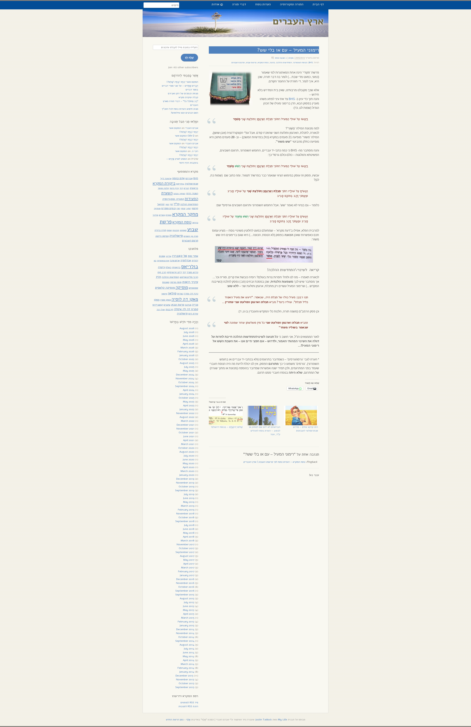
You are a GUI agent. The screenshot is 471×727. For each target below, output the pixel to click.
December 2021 (185, 425)
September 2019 (184, 490)
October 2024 (186, 382)
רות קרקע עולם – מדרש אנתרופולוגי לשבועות (305, 428)
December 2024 (185, 374)
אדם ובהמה (178, 178)
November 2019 (185, 482)
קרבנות (176, 230)
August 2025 (187, 363)
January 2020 (186, 475)
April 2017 (188, 563)
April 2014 (188, 660)
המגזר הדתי (192, 193)
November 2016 (185, 583)
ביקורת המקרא (164, 183)
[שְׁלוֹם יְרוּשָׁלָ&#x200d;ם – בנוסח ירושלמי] (226, 415)
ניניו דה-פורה (191, 293)
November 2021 (185, 428)
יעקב (188, 208)
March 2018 (187, 540)
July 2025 (189, 367)
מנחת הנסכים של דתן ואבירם (183, 93)
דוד (181, 188)
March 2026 (187, 347)
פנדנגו (188, 305)
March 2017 (187, 567)
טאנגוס (165, 282)
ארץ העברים (298, 21)
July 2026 (189, 332)
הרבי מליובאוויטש (189, 277)
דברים (186, 188)
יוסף (167, 204)
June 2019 (188, 498)
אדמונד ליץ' (165, 178)
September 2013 (184, 687)
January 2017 (187, 575)
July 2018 (189, 525)
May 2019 (188, 502)
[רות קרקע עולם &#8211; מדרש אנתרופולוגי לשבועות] (301, 415)
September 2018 (184, 521)
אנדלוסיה (185, 260)
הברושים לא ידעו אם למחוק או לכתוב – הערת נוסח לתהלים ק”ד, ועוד (264, 430)
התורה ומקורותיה (291, 4)
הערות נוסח (263, 4)
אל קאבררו (179, 255)
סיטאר (164, 293)
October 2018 (186, 517)
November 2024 (185, 378)
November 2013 (185, 679)
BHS (311, 62)
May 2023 (188, 401)
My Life (282, 719)
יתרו (178, 208)
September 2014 (184, 641)
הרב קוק (161, 272)
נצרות (180, 293)
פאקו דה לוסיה (184, 299)
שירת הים (193, 313)
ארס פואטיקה (163, 260)
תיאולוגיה (176, 235)
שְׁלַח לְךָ (189, 57)
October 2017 (186, 548)
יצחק (183, 208)
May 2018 (188, 533)
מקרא (290, 57)
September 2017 (185, 552)
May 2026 (188, 340)
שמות (169, 230)
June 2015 (188, 606)
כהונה (272, 62)
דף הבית (318, 4)
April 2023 (188, 405)
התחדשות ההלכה (284, 62)
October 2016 (186, 587)
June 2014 (188, 652)
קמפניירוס (158, 305)
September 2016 (184, 590)
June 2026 (188, 336)
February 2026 (186, 351)
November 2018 (185, 513)
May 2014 (188, 656)
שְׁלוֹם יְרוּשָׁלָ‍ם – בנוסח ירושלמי (227, 427)
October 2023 (186, 398)
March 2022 (187, 421)
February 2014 (186, 668)
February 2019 (186, 509)
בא (155, 260)
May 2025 (188, 371)
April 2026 (188, 343)
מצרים (162, 214)
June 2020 (188, 459)
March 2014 (187, 664)
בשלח (168, 267)
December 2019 (185, 479)
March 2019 (187, 506)
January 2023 (186, 409)
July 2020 (188, 455)
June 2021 (188, 436)
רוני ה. (194, 151)
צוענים (167, 305)
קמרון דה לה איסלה (186, 309)
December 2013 (184, 675)
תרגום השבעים (238, 62)
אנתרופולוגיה (191, 183)
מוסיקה (157, 208)
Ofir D (190, 135)
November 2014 (185, 633)
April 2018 (188, 536)
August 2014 (187, 645)
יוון (171, 204)
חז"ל (177, 204)
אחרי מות (193, 256)
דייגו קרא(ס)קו (174, 272)
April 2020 (188, 467)
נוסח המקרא (263, 62)
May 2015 (188, 610)
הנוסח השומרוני (300, 62)
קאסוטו (183, 230)
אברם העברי (191, 128)
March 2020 (187, 471)
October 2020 (186, 448)
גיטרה (161, 267)
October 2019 (186, 486)
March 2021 (187, 444)
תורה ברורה (160, 230)
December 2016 (185, 579)
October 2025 (186, 359)
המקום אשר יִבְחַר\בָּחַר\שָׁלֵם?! (182, 82)
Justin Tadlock (263, 719)
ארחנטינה (175, 260)
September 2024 (184, 386)
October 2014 (186, 637)
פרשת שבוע (251, 62)
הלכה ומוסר (163, 188)
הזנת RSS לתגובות (188, 706)
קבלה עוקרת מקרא (188, 97)
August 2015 (187, 598)
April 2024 (188, 390)
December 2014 (185, 629)
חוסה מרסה (176, 282)
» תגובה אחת (281, 57)
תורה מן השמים (191, 236)
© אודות (217, 4)
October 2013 (186, 683)
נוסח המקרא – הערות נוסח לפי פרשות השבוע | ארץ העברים (274, 462)
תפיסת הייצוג (162, 236)
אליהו (168, 256)
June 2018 (188, 529)
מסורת (168, 214)
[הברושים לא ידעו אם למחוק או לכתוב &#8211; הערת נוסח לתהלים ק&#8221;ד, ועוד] (263, 415)
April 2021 (188, 440)
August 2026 (187, 328)
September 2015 (184, 594)
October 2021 (186, 432)
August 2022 (187, 417)
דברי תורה (239, 4)
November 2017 (185, 544)
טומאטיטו (193, 288)
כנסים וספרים (168, 208)
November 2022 (185, 413)
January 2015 (186, 625)
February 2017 (186, 571)
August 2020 (186, 452)
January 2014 (186, 672)
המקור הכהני (179, 193)
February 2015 (186, 621)
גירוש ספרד (192, 272)
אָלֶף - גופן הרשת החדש (178, 719)
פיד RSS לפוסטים (189, 702)
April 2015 (188, 614)
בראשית (194, 188)
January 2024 (186, 394)
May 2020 (188, 463)
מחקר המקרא (185, 214)
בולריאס (180, 183)
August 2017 (187, 556)
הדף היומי (174, 188)
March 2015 (187, 617)
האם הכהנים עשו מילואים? (184, 112)
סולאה (172, 293)
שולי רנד (161, 309)
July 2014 (189, 648)
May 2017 (188, 560)
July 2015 (189, 602)
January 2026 (186, 355)
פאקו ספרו (165, 300)
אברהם (189, 178)
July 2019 (189, 494)
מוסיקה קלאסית (165, 288)
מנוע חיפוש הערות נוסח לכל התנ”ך (180, 109)
